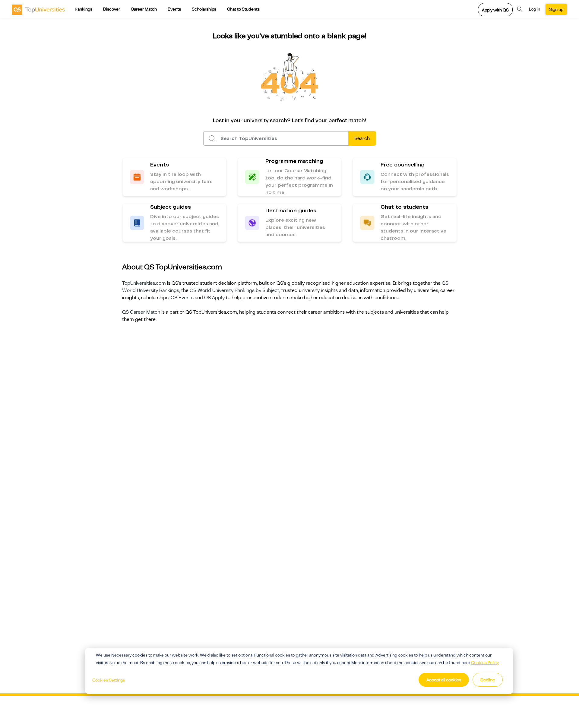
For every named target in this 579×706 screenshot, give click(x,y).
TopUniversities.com (144, 283)
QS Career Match (141, 312)
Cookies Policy (485, 662)
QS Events (182, 298)
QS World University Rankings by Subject (234, 290)
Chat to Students (243, 9)
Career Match (144, 9)
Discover (111, 9)
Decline (487, 679)
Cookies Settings (108, 680)
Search (362, 138)
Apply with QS (495, 10)
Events (174, 9)
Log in (534, 9)
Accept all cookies (443, 679)
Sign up (556, 9)
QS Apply (214, 298)
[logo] (38, 9)
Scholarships (204, 9)
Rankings (83, 9)
